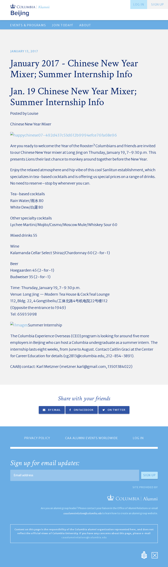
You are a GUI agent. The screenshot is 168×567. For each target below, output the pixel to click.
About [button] (85, 25)
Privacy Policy (37, 438)
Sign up (157, 4)
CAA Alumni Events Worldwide (91, 438)
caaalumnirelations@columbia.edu (82, 513)
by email (54, 409)
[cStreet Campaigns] (155, 554)
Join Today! (62, 25)
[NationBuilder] (146, 554)
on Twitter (116, 409)
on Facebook (83, 409)
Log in (138, 4)
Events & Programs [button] (28, 25)
